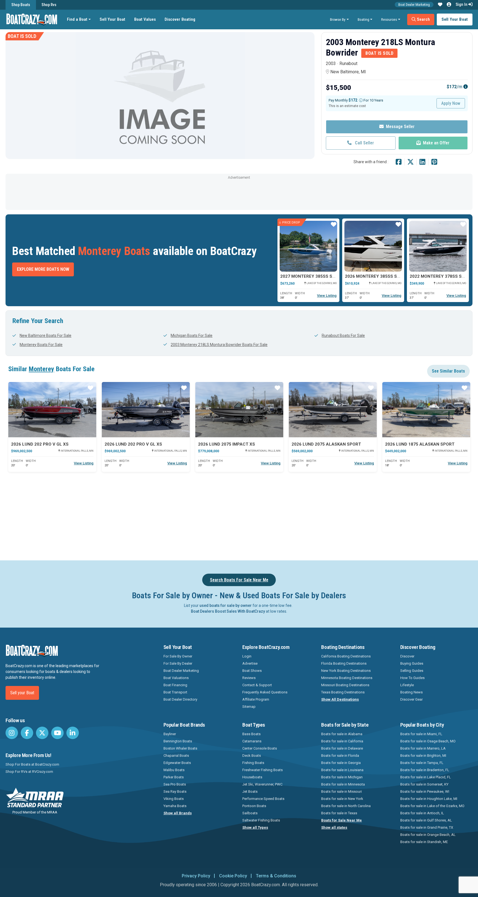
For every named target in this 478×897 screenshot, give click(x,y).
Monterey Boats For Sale (41, 344)
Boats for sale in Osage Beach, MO (428, 741)
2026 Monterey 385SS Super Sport (384, 276)
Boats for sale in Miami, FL (421, 734)
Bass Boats (251, 734)
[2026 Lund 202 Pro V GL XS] (52, 409)
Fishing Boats (253, 763)
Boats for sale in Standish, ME (424, 842)
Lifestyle (407, 685)
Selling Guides (411, 671)
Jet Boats (250, 791)
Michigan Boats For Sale (191, 335)
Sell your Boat (22, 692)
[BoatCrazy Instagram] (12, 733)
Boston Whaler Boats (180, 748)
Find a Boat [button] (77, 19)
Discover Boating (180, 19)
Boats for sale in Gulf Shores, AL (426, 820)
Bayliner (169, 734)
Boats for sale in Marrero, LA (423, 748)
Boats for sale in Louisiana (342, 770)
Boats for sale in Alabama (341, 734)
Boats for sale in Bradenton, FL (424, 770)
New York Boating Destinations (346, 671)
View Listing (327, 295)
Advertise (250, 663)
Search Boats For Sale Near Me (239, 580)
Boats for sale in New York (342, 799)
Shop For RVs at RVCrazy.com (29, 771)
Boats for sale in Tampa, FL (421, 763)
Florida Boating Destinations (344, 663)
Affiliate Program (255, 699)
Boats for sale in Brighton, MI (423, 755)
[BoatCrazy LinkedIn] (72, 733)
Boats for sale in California (342, 741)
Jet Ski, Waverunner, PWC (262, 784)
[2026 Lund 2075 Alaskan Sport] (333, 409)
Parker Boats (173, 777)
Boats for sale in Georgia (341, 763)
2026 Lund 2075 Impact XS (226, 444)
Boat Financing (175, 685)
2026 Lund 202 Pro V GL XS (40, 444)
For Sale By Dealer (177, 663)
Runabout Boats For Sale (343, 335)
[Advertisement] (239, 193)
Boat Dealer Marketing (414, 4)
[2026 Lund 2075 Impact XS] (239, 409)
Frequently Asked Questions (264, 692)
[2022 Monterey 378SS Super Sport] (438, 246)
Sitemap (249, 706)
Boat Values (145, 19)
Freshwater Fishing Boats (262, 770)
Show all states (334, 827)
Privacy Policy (196, 875)
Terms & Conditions (276, 875)
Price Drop (291, 222)
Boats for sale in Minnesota (343, 784)
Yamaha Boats (174, 806)
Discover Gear (411, 699)
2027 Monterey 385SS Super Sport (319, 276)
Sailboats (250, 813)
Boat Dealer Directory (180, 699)
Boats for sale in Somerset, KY (424, 784)
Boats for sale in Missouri (341, 791)
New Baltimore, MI (348, 71)
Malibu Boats (174, 770)
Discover (407, 656)
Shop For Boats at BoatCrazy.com (32, 764)
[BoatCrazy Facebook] (27, 733)
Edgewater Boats (177, 763)
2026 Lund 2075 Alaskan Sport (326, 444)
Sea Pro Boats (174, 784)
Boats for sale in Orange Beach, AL (428, 835)
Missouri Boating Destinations (345, 685)
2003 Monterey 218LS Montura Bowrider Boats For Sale (219, 344)
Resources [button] (389, 19)
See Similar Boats (448, 371)
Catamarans (251, 741)
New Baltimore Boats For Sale (45, 335)
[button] (440, 4)
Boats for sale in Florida (340, 755)
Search (423, 19)
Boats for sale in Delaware (342, 748)
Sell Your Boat (112, 19)
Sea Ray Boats (174, 791)
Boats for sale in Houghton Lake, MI (428, 799)
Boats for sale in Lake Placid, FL (425, 777)
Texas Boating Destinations (343, 692)
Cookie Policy (233, 875)
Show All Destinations (340, 699)
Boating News (411, 692)
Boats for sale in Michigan (342, 777)
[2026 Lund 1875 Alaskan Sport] (426, 409)
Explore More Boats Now (43, 269)
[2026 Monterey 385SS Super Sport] (373, 246)
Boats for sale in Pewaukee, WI (424, 791)
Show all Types (255, 827)
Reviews (249, 678)
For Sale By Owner (177, 656)
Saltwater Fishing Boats (261, 820)
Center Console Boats (259, 748)
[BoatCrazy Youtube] (57, 733)
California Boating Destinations (346, 656)
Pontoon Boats (254, 806)
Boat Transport (175, 692)
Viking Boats (173, 799)
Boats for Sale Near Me (341, 820)
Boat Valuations (176, 678)
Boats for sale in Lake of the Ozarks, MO (432, 806)
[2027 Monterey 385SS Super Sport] (308, 246)
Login (246, 656)
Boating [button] (363, 19)
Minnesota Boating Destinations (346, 678)
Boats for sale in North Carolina (346, 806)
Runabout (348, 63)
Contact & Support (257, 685)
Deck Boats (251, 755)
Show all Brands (177, 813)
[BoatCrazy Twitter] (42, 733)
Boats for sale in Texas (339, 813)
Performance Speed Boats (263, 799)
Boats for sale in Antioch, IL (422, 813)
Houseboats (252, 777)
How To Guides (412, 678)
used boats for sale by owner (225, 605)
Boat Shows (252, 671)
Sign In (462, 4)
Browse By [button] (337, 19)
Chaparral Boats (176, 755)
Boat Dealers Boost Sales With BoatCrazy (228, 611)
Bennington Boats (177, 741)
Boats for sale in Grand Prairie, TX (426, 827)
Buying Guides (411, 663)
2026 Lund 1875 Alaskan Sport (419, 444)
